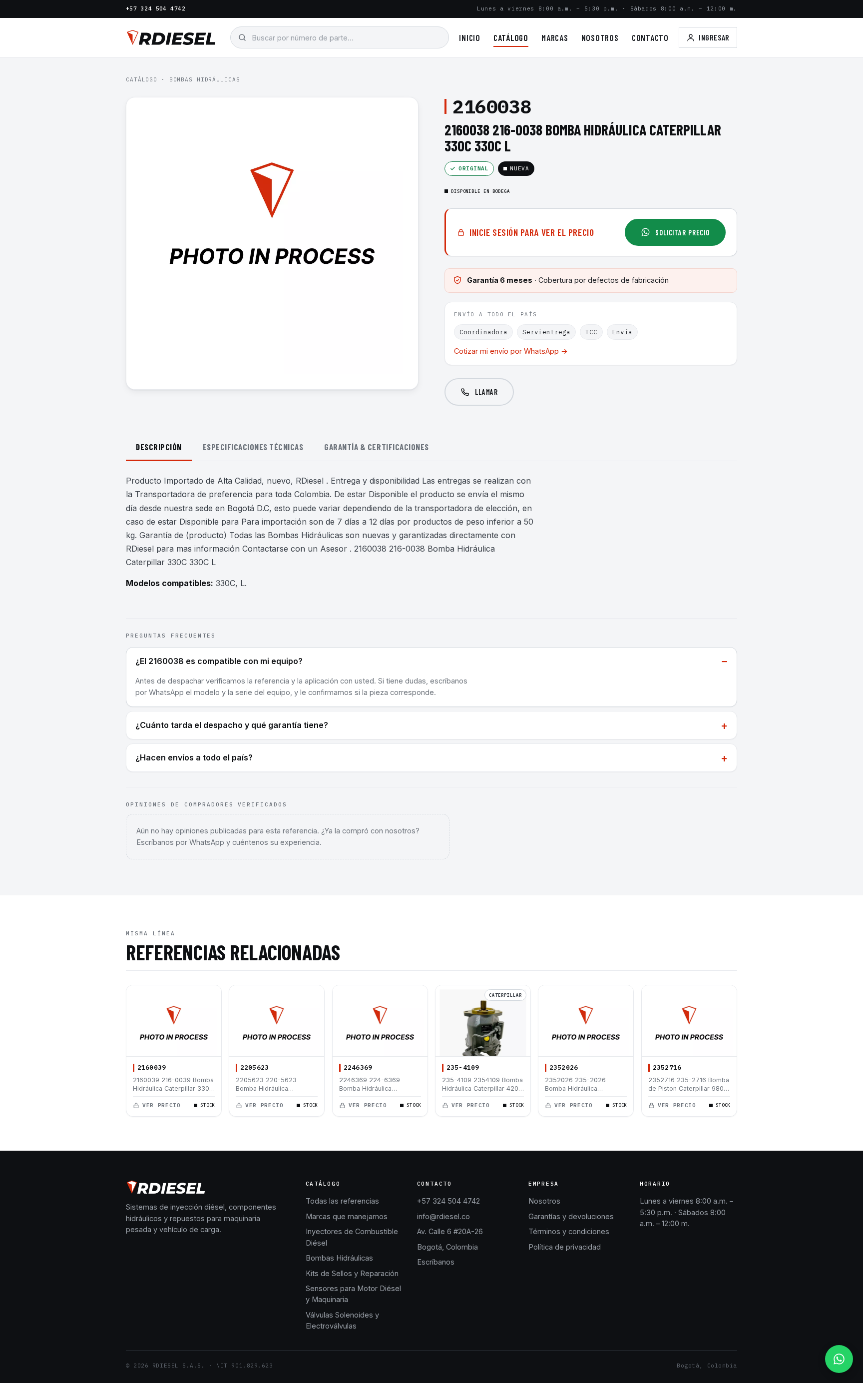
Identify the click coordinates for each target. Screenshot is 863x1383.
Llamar (486, 391)
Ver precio (161, 1105)
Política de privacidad (564, 1247)
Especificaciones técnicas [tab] (253, 447)
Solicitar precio (682, 232)
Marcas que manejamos (347, 1216)
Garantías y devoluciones (571, 1216)
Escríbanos (435, 1262)
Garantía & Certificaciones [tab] (376, 447)
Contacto (650, 37)
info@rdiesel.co (443, 1216)
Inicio (469, 37)
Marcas (554, 37)
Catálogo (510, 37)
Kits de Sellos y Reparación (352, 1273)
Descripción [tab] (159, 447)
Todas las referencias (342, 1201)
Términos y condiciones (568, 1231)
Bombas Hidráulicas (204, 79)
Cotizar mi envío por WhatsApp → (511, 351)
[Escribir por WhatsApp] (839, 1359)
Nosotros (600, 37)
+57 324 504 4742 (155, 8)
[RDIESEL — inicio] (171, 37)
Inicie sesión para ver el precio (531, 232)
